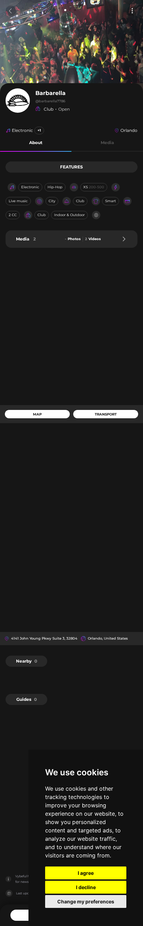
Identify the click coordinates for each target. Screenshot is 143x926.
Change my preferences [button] (85, 901)
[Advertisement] (71, 326)
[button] (36, 142)
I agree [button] (86, 873)
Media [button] (107, 142)
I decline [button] (86, 887)
